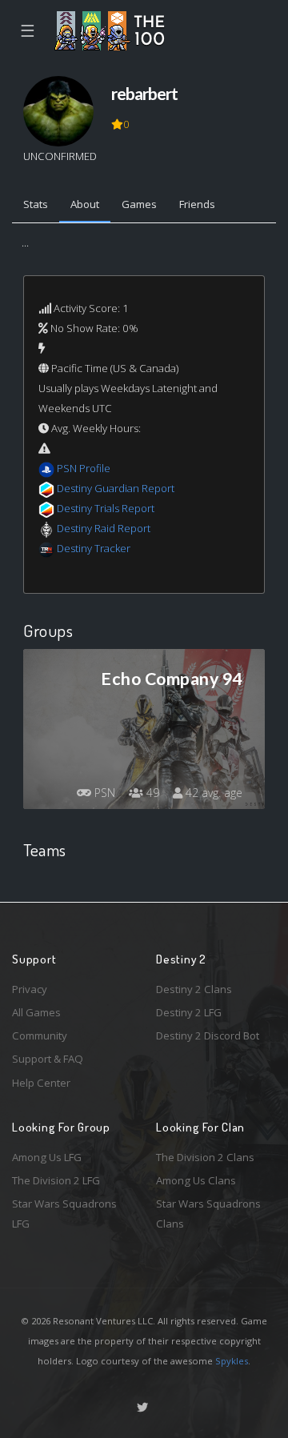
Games (139, 204)
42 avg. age (212, 792)
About (84, 204)
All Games (36, 1012)
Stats (35, 204)
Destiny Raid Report (103, 528)
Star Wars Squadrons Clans (208, 1213)
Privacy (29, 989)
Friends (197, 204)
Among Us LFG (47, 1157)
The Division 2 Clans (205, 1157)
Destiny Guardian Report (115, 488)
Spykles (231, 1361)
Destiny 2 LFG (189, 1012)
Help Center (41, 1082)
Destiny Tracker (93, 548)
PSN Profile (83, 468)
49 (151, 792)
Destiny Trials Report (105, 508)
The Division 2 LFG (56, 1180)
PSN (103, 792)
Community (39, 1035)
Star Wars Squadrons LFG (64, 1213)
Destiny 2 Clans (194, 989)
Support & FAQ (47, 1058)
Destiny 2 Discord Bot (207, 1035)
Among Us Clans (196, 1180)
